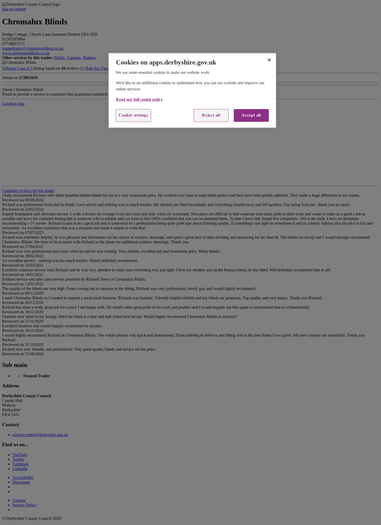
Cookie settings (133, 115)
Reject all (211, 115)
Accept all (251, 115)
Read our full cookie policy (139, 99)
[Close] (269, 60)
